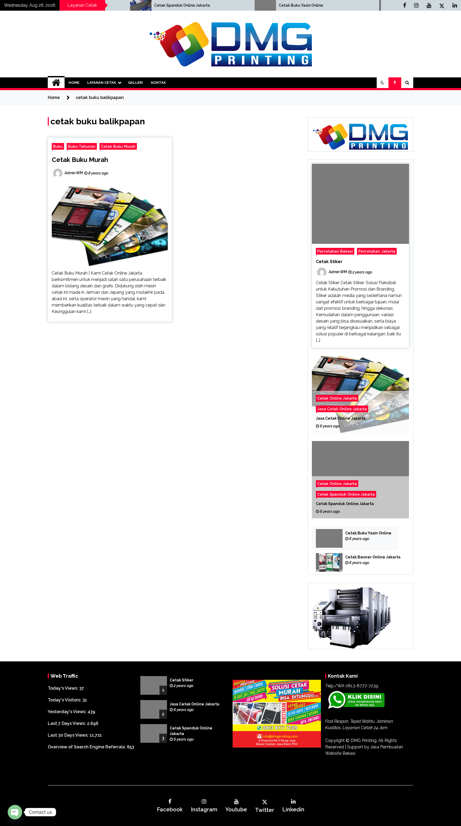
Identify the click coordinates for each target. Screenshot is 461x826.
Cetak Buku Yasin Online (249, 5)
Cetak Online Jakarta (337, 398)
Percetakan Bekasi (335, 251)
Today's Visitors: (65, 699)
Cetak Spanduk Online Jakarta (130, 5)
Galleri (135, 83)
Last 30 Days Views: (69, 735)
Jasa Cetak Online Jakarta (342, 409)
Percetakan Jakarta (376, 251)
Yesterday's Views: (68, 711)
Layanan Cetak (101, 83)
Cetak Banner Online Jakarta (372, 557)
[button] (382, 82)
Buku (58, 146)
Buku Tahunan (82, 146)
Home (74, 83)
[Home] (56, 82)
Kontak (158, 83)
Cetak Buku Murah (118, 146)
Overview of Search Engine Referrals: (87, 746)
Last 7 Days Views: (67, 723)
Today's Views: (63, 688)
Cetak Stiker (329, 261)
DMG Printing (363, 740)
